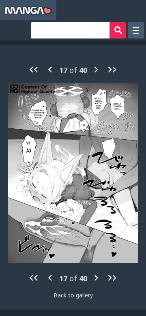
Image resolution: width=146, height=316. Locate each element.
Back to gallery (73, 295)
